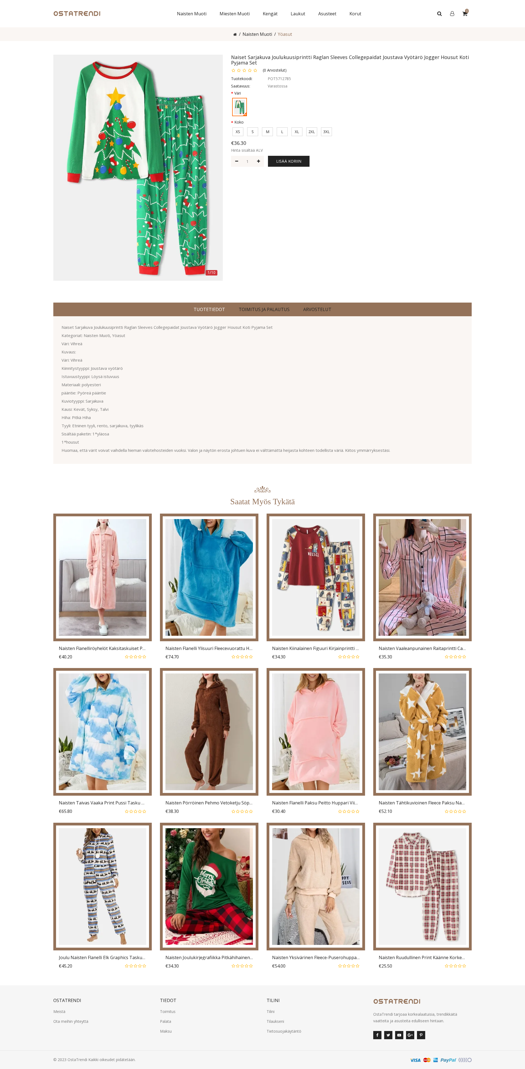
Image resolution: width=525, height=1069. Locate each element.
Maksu (166, 1031)
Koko (239, 122)
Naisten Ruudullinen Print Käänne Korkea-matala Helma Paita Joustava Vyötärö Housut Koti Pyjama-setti (422, 957)
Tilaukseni (275, 1021)
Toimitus (168, 1011)
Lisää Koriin (288, 161)
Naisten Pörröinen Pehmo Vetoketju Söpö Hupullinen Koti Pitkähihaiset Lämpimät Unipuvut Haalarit (209, 803)
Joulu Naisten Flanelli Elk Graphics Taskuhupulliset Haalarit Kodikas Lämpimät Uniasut (102, 957)
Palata (165, 1021)
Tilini (271, 1011)
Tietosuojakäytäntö (284, 1031)
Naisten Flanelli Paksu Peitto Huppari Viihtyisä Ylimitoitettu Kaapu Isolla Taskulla (316, 803)
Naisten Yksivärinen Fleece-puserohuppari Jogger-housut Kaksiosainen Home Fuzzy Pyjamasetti (316, 957)
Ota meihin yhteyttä (70, 1021)
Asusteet (327, 14)
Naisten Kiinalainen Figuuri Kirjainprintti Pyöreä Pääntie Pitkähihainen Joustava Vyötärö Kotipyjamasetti (316, 648)
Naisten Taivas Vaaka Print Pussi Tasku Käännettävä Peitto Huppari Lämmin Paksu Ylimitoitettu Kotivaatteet (102, 803)
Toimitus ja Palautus (264, 309)
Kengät (270, 14)
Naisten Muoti (191, 14)
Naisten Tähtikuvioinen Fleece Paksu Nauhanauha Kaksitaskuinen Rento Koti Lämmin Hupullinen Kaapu (422, 803)
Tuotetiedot (209, 309)
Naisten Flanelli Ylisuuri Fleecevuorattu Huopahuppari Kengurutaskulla (209, 648)
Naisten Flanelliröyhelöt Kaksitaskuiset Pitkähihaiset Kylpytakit (102, 648)
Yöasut (285, 34)
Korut (355, 14)
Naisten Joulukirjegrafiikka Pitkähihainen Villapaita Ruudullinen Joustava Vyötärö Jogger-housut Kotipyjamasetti (209, 957)
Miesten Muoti (235, 14)
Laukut (298, 14)
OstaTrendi (77, 1059)
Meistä (59, 1011)
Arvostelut (317, 309)
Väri (237, 93)
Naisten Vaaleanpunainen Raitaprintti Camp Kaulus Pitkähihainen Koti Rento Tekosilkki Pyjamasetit (422, 648)
